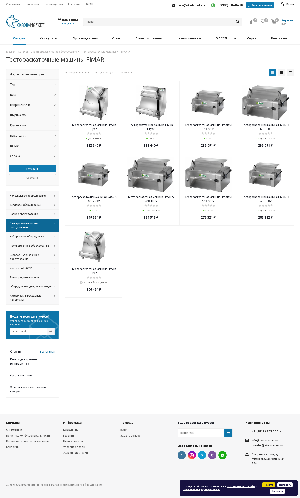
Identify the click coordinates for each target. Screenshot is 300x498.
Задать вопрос (130, 435)
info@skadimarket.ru (265, 440)
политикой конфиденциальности (201, 489)
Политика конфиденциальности (28, 435)
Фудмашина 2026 (21, 375)
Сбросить (32, 177)
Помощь (126, 422)
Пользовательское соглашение (27, 441)
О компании (14, 429)
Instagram (192, 455)
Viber (212, 455)
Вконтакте (182, 455)
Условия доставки (75, 452)
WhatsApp (222, 455)
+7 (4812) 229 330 (265, 431)
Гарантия (69, 435)
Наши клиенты (73, 441)
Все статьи (47, 351)
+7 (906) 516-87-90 (230, 5)
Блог (123, 429)
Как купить (70, 429)
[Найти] (237, 22)
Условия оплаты (74, 447)
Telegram (202, 455)
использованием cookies (241, 486)
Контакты (12, 447)
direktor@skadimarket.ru (267, 445)
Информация (73, 422)
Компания (13, 422)
